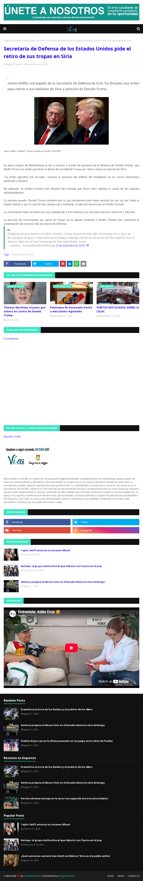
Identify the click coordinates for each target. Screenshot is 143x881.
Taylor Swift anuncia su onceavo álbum (45, 550)
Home (110, 875)
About (120, 875)
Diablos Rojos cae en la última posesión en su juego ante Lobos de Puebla (67, 741)
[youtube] (37, 530)
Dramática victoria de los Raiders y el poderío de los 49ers (56, 709)
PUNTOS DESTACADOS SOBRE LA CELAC (118, 309)
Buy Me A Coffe (12, 436)
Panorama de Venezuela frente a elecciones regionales (71, 309)
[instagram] (105, 530)
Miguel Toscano (14, 64)
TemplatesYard (32, 875)
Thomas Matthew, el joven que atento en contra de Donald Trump (24, 311)
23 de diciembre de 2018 (70, 245)
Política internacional (33, 40)
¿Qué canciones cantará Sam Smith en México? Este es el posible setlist (65, 856)
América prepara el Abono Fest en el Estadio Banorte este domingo (63, 581)
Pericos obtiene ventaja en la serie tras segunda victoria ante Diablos (64, 798)
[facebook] (37, 522)
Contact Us (133, 875)
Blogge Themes (66, 875)
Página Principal (12, 40)
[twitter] (105, 522)
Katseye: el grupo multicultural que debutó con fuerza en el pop (61, 566)
